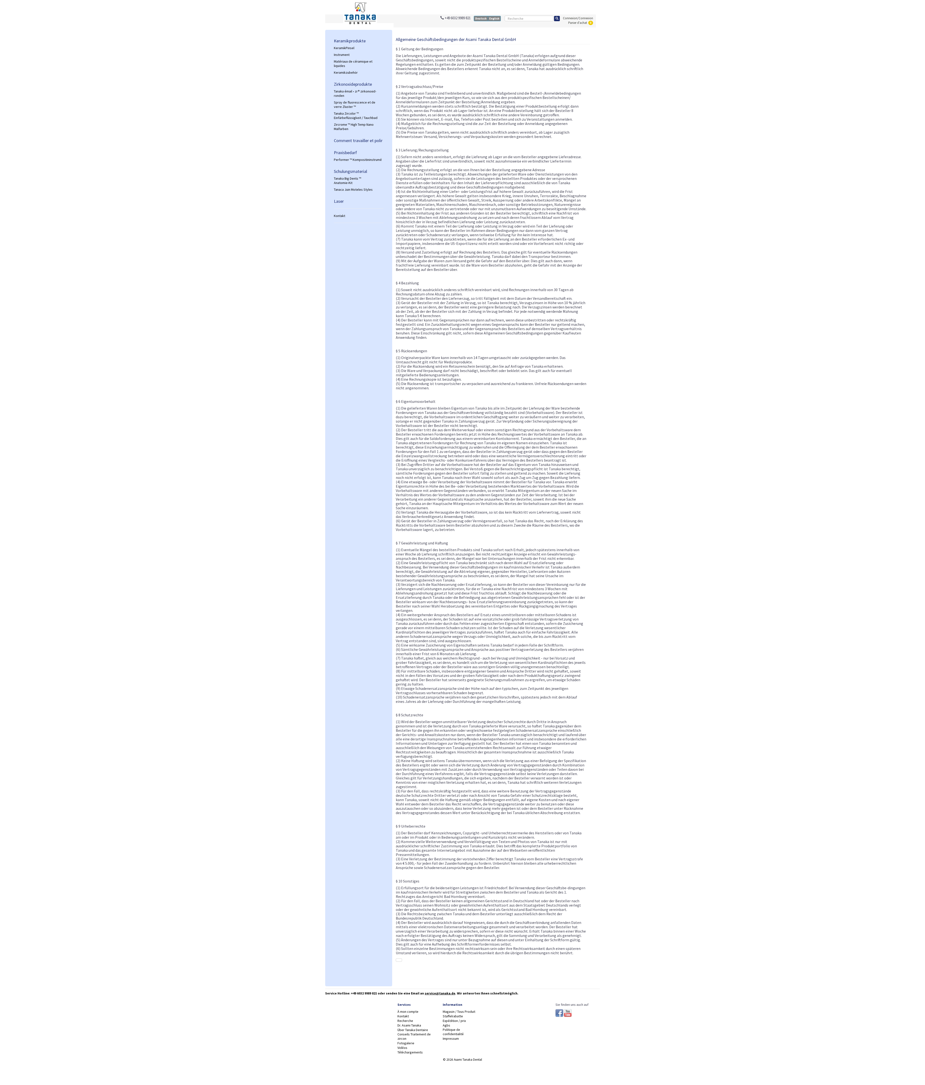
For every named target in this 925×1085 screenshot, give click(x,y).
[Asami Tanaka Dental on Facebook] (559, 1012)
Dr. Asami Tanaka (409, 1025)
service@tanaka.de (440, 993)
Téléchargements (410, 1052)
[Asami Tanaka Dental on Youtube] (568, 1012)
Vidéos (402, 1048)
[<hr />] (359, 208)
